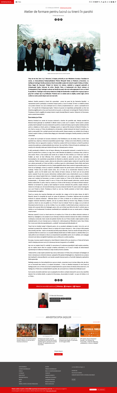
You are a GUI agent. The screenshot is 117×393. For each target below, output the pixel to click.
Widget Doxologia (50, 381)
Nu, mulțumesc (101, 389)
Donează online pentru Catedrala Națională (83, 375)
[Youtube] (103, 1)
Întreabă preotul (23, 377)
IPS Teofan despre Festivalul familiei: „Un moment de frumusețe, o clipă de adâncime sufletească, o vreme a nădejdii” (89, 341)
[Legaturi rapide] (115, 2)
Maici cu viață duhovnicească (53, 371)
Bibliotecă (22, 375)
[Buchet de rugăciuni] (97, 1)
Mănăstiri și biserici (50, 377)
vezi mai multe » (96, 322)
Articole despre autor (55, 300)
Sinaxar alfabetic (50, 375)
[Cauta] (99, 2)
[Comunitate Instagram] (111, 1)
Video (63, 298)
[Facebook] (101, 1)
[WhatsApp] (109, 1)
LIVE (91, 1)
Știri (20, 381)
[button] (18, 2)
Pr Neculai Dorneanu (58, 15)
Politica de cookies (77, 372)
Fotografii (68, 298)
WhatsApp (60, 286)
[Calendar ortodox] (94, 1)
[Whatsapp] (58, 19)
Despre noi (74, 370)
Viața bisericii (23, 366)
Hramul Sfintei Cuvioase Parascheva (28, 384)
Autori (47, 366)
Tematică (47, 373)
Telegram (77, 286)
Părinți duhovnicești (50, 369)
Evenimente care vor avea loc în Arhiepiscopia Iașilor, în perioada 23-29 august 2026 (68, 340)
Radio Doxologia (49, 384)
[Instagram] (105, 1)
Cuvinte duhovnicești (24, 369)
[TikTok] (107, 1)
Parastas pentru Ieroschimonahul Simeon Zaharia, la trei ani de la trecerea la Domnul (26, 340)
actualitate (58, 354)
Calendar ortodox (50, 379)
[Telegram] (113, 1)
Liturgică (21, 373)
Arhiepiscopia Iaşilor (65, 8)
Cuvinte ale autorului (55, 298)
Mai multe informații (51, 391)
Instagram (68, 286)
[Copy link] (61, 19)
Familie (21, 371)
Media (20, 379)
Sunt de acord (93, 389)
